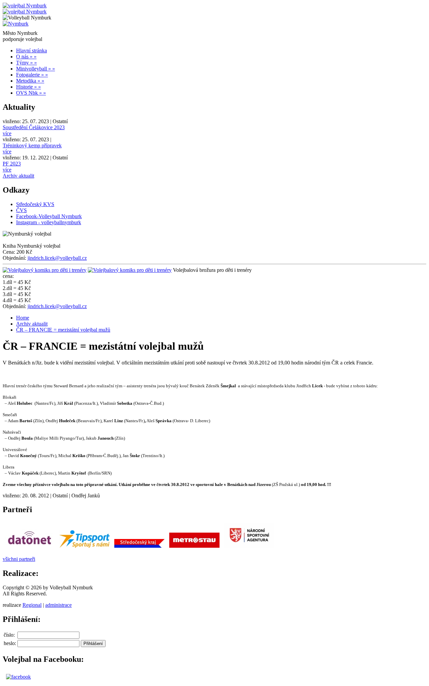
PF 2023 (12, 163)
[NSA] (249, 547)
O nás (26, 56)
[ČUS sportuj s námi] (84, 547)
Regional (32, 605)
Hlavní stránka (31, 50)
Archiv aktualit (18, 176)
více (7, 133)
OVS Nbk (31, 93)
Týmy (26, 62)
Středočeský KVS (35, 204)
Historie (28, 87)
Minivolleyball (35, 68)
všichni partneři (19, 559)
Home (22, 318)
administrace (58, 605)
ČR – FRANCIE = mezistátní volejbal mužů (63, 330)
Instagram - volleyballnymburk (48, 222)
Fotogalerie (32, 75)
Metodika (30, 81)
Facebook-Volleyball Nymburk (49, 216)
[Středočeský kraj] (139, 547)
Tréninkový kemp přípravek (32, 145)
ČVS (21, 210)
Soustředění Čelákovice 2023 (34, 127)
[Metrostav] (194, 547)
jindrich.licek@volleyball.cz (57, 258)
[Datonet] (29, 547)
